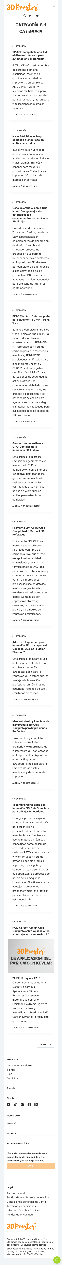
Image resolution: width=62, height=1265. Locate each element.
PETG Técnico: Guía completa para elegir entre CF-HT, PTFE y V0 (31, 319)
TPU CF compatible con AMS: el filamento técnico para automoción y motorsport (30, 55)
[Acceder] (30, 16)
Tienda (11, 1069)
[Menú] (54, 7)
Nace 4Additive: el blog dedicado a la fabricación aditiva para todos (28, 140)
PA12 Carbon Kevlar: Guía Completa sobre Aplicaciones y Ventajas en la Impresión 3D (30, 931)
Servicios (12, 1078)
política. (43, 1244)
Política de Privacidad (20, 1214)
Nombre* (11, 1123)
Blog (9, 1073)
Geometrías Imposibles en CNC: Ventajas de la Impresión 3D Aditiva (28, 447)
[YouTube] (8, 1104)
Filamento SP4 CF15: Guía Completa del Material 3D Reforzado (28, 531)
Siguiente (44, 1045)
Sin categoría (19, 46)
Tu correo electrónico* (19, 1143)
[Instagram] (22, 1104)
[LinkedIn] (36, 1104)
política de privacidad (32, 1160)
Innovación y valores (19, 1065)
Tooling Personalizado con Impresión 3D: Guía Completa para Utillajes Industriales (30, 808)
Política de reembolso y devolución (28, 1197)
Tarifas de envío (16, 1193)
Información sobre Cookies (23, 1210)
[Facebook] (29, 1104)
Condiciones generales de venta (26, 1201)
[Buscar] (25, 15)
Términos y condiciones (21, 1206)
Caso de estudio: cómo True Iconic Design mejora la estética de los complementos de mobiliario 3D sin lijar (30, 214)
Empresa (11, 1133)
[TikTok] (15, 1104)
